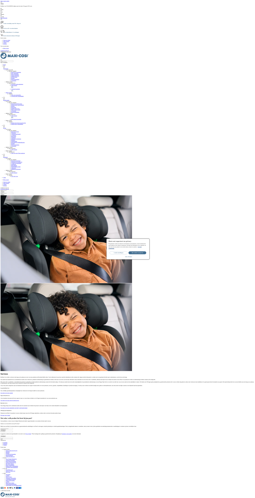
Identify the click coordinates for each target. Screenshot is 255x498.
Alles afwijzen (128, 256)
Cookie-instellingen (118, 252)
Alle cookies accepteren (137, 252)
